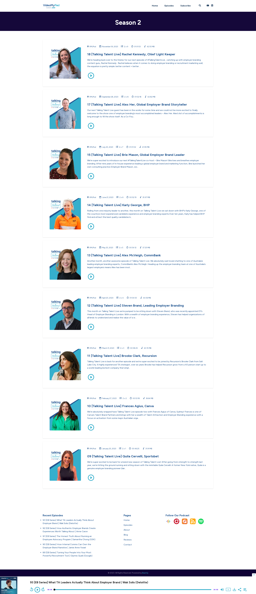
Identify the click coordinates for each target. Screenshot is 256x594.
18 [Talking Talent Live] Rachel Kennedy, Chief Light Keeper (131, 54)
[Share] (239, 589)
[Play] (37, 589)
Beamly (145, 573)
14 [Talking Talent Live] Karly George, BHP (118, 205)
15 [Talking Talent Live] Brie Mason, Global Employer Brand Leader (136, 155)
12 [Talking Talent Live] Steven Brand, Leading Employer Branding (135, 305)
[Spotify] (201, 523)
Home (155, 5)
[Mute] (222, 590)
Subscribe (185, 5)
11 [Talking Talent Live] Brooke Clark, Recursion (122, 356)
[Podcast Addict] (184, 523)
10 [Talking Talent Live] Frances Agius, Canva (120, 406)
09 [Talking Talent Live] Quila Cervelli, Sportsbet (123, 456)
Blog (126, 534)
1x (228, 589)
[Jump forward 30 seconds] (43, 589)
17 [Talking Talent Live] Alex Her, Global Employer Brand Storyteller (137, 104)
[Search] (200, 6)
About (127, 530)
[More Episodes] (245, 589)
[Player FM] (176, 523)
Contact (128, 544)
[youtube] (208, 6)
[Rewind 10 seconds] (31, 589)
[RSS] (193, 523)
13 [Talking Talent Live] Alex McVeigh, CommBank (124, 255)
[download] (234, 589)
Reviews (128, 539)
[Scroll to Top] (249, 564)
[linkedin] (211, 6)
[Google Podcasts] (168, 523)
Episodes (169, 5)
